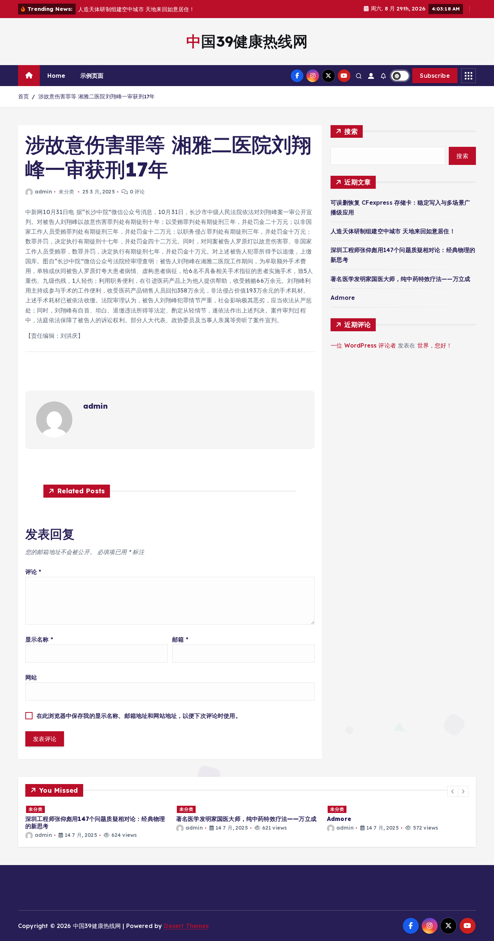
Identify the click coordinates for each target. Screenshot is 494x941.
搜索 (351, 131)
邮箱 (180, 639)
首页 (23, 96)
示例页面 (92, 75)
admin (43, 191)
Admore (343, 297)
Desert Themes (186, 925)
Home (56, 75)
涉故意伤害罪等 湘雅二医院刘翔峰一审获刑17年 (96, 96)
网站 (31, 677)
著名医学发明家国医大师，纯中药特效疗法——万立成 (400, 278)
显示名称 (39, 639)
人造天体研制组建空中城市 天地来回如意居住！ (393, 231)
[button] (452, 791)
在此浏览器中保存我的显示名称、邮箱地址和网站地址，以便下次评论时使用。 (139, 715)
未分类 (36, 809)
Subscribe (435, 75)
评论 (33, 571)
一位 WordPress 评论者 (363, 345)
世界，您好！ (434, 345)
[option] (96, 822)
